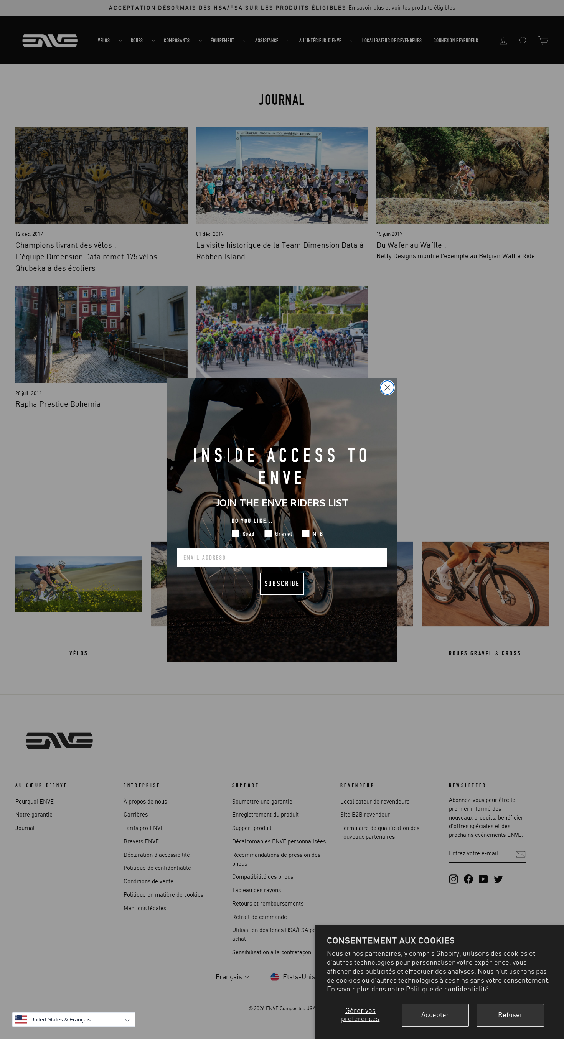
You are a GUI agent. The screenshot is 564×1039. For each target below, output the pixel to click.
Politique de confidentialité (447, 989)
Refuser (510, 1015)
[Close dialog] (387, 387)
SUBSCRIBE (282, 583)
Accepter (435, 1015)
